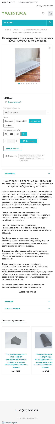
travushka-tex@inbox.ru (28, 2)
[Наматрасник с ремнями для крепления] (27, 65)
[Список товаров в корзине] (51, 15)
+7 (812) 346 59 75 (8, 2)
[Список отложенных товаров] (43, 14)
